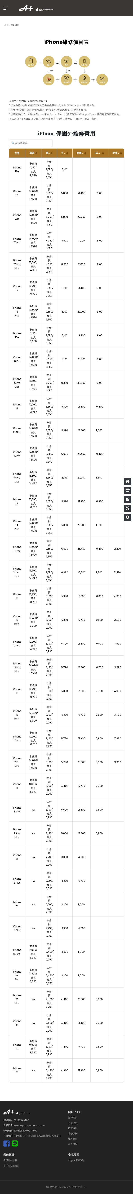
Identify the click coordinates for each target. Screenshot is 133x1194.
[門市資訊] (127, 490)
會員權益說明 (10, 1160)
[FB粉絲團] (127, 499)
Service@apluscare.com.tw (29, 1125)
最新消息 (72, 1123)
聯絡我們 (72, 1138)
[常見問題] (127, 517)
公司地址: (8, 1136)
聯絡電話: (8, 1120)
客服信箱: (8, 1125)
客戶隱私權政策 (11, 1165)
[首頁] (127, 481)
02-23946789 (21, 1120)
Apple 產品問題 (76, 1160)
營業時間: (8, 1130)
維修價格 (72, 1133)
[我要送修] (127, 508)
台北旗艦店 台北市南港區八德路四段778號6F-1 (37, 1136)
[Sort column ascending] (36, 153)
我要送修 (72, 1144)
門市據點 (72, 1128)
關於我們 (72, 1117)
